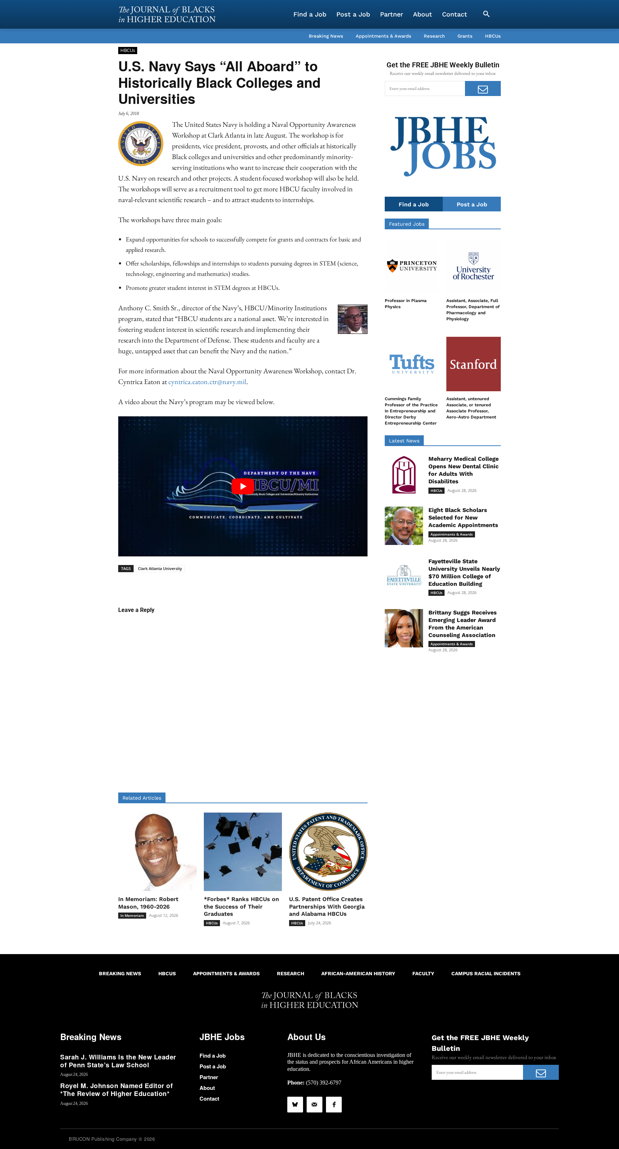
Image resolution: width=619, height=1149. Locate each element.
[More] (298, 583)
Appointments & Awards (452, 534)
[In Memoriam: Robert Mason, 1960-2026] (157, 852)
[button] (486, 14)
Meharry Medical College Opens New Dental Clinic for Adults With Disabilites (463, 469)
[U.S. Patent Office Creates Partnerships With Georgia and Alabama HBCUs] (328, 852)
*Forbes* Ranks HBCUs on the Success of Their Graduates (241, 907)
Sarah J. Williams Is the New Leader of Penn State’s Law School (118, 1060)
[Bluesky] (295, 1104)
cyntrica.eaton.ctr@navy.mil (207, 381)
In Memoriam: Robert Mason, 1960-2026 (148, 903)
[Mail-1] (314, 1104)
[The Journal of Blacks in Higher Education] (167, 14)
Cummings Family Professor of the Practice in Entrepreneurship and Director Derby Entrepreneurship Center (411, 410)
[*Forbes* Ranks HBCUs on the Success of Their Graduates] (243, 852)
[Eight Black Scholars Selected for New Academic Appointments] (404, 526)
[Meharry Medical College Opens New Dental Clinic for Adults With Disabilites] (404, 474)
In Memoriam (132, 915)
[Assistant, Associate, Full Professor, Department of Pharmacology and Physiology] (473, 266)
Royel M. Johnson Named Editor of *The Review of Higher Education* (116, 1089)
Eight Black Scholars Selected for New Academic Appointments (463, 517)
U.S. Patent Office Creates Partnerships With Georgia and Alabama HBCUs (327, 907)
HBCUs (127, 50)
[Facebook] (334, 1104)
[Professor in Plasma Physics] (412, 266)
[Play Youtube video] (243, 486)
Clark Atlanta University (160, 568)
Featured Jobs (406, 224)
